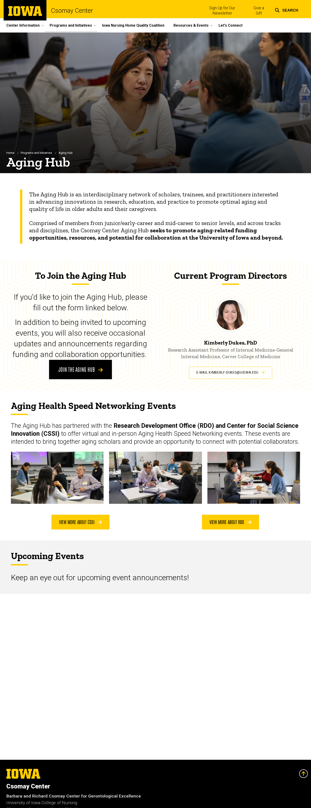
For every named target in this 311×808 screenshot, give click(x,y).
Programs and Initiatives (36, 153)
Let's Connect (230, 25)
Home (10, 153)
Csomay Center (72, 11)
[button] (286, 9)
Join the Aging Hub (77, 369)
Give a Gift (259, 10)
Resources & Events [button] (191, 25)
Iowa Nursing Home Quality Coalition (133, 25)
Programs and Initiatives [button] (71, 25)
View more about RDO (227, 522)
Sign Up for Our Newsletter (222, 10)
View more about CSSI (77, 522)
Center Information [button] (23, 25)
